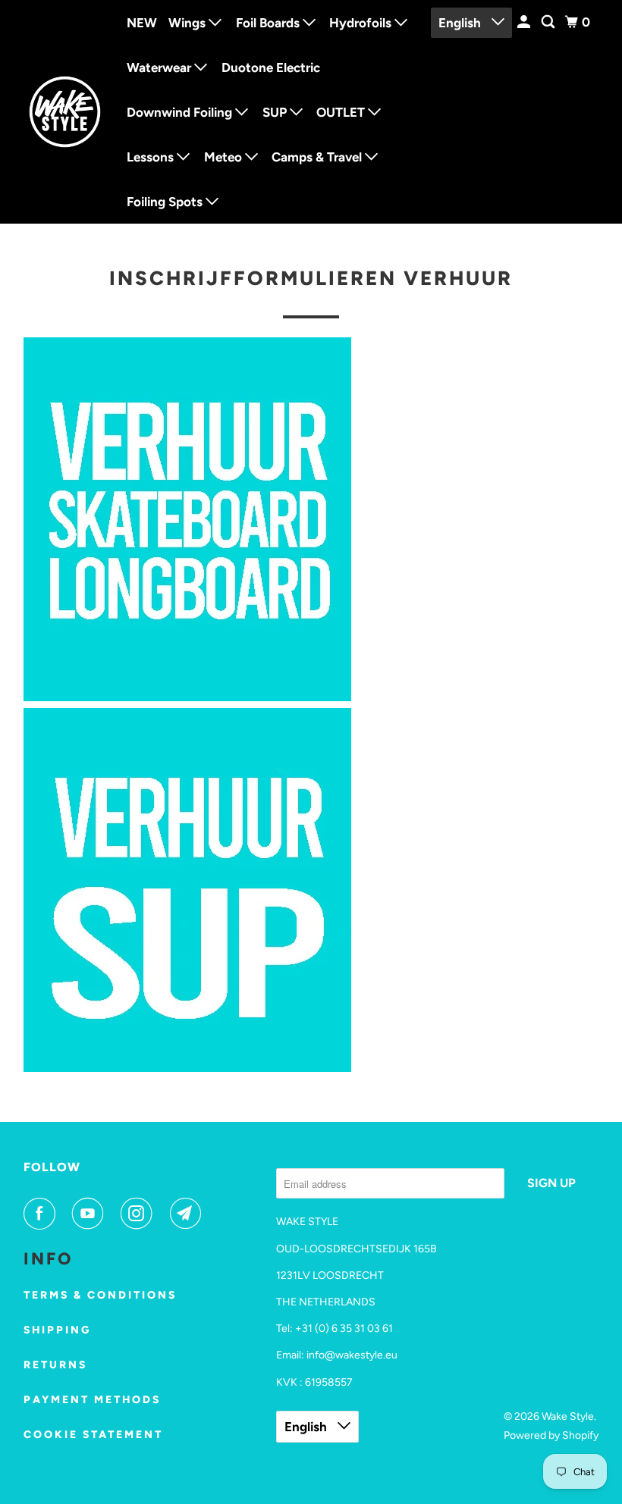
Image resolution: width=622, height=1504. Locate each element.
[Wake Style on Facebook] (42, 1214)
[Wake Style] (65, 112)
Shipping (57, 1330)
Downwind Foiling (181, 112)
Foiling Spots (166, 201)
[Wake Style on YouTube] (91, 1214)
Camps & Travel (318, 156)
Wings (188, 22)
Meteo (224, 156)
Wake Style (568, 1416)
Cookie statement (93, 1434)
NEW (142, 22)
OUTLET (342, 112)
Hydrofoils (361, 22)
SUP (276, 112)
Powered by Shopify (551, 1435)
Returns (55, 1364)
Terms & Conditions (100, 1295)
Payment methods (92, 1399)
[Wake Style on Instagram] (140, 1214)
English (461, 22)
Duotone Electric (270, 67)
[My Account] (525, 22)
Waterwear (160, 67)
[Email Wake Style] (189, 1214)
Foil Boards (269, 22)
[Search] (549, 22)
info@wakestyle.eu (351, 1355)
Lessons (152, 156)
